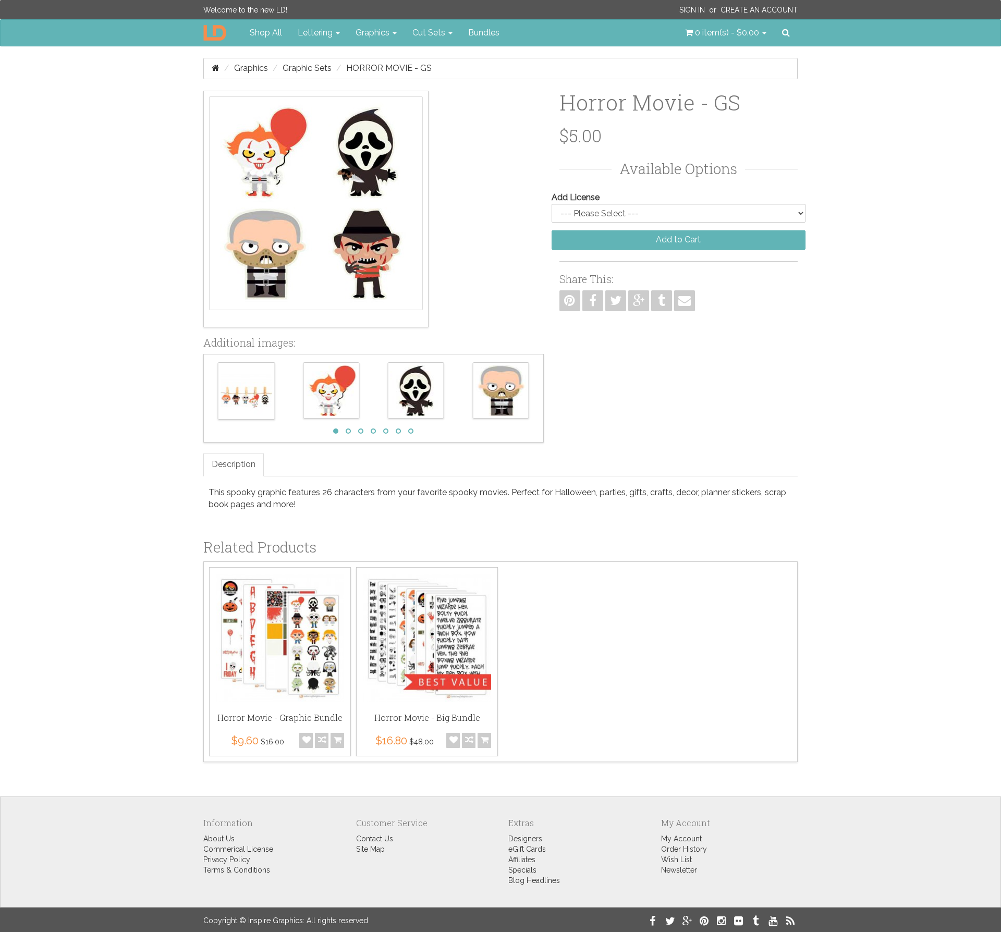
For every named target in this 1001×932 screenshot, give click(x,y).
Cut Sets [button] (429, 33)
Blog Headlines (534, 880)
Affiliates (521, 859)
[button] (725, 33)
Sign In (692, 10)
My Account (681, 839)
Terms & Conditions (236, 870)
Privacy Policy (226, 859)
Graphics (251, 68)
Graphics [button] (374, 33)
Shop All (266, 33)
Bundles (483, 33)
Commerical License (238, 849)
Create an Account (759, 10)
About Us (219, 839)
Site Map (370, 849)
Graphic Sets (307, 68)
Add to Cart (678, 239)
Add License (576, 197)
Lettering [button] (316, 33)
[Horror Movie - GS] (316, 209)
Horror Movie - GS (389, 68)
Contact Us (374, 839)
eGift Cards (527, 849)
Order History (684, 849)
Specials (522, 870)
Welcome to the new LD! (245, 10)
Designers (525, 839)
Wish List (676, 859)
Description (233, 464)
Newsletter (679, 870)
